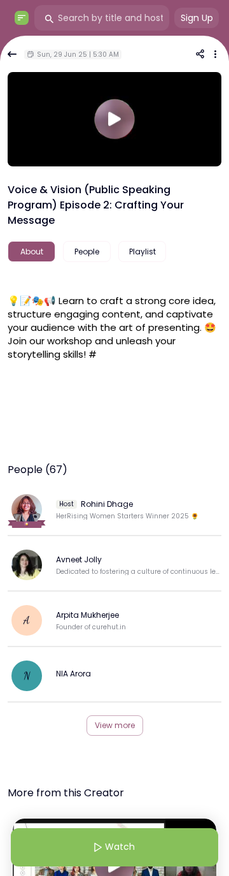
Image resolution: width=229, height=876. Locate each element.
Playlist (142, 251)
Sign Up (197, 17)
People (86, 251)
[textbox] (114, 326)
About (31, 251)
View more (115, 725)
